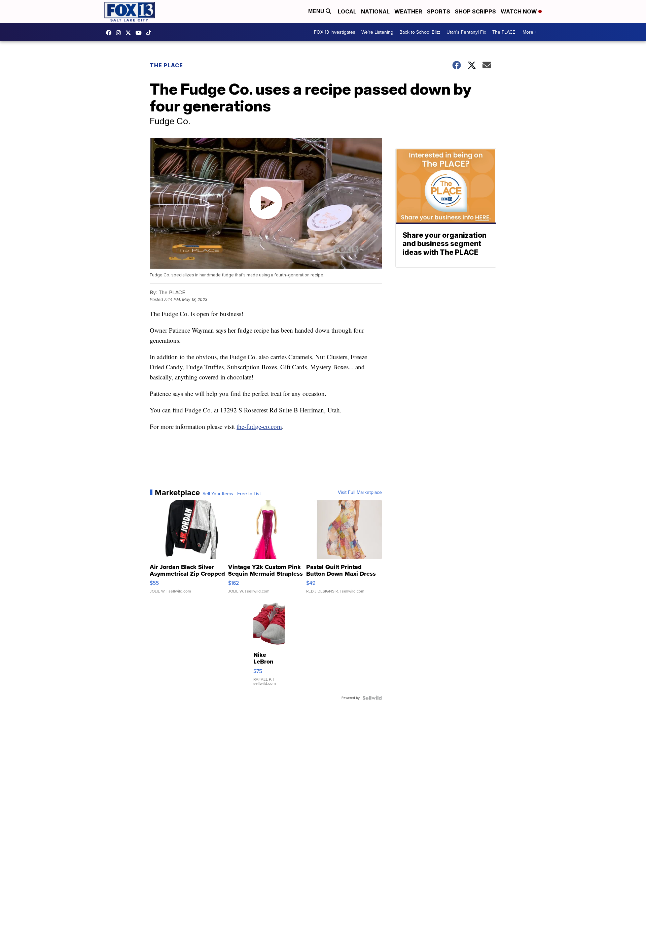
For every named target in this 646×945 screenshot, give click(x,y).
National (375, 11)
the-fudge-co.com (259, 426)
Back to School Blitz (419, 32)
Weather (408, 11)
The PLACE (503, 32)
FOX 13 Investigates (334, 32)
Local (347, 11)
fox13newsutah (110, 32)
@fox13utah (150, 32)
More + (530, 32)
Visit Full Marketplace (360, 492)
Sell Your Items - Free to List (232, 494)
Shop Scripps (475, 11)
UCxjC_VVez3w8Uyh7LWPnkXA (140, 32)
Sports (438, 11)
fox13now (120, 32)
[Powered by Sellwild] (372, 698)
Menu (317, 11)
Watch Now (519, 11)
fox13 (129, 32)
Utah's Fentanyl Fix (466, 32)
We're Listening (377, 32)
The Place (166, 65)
